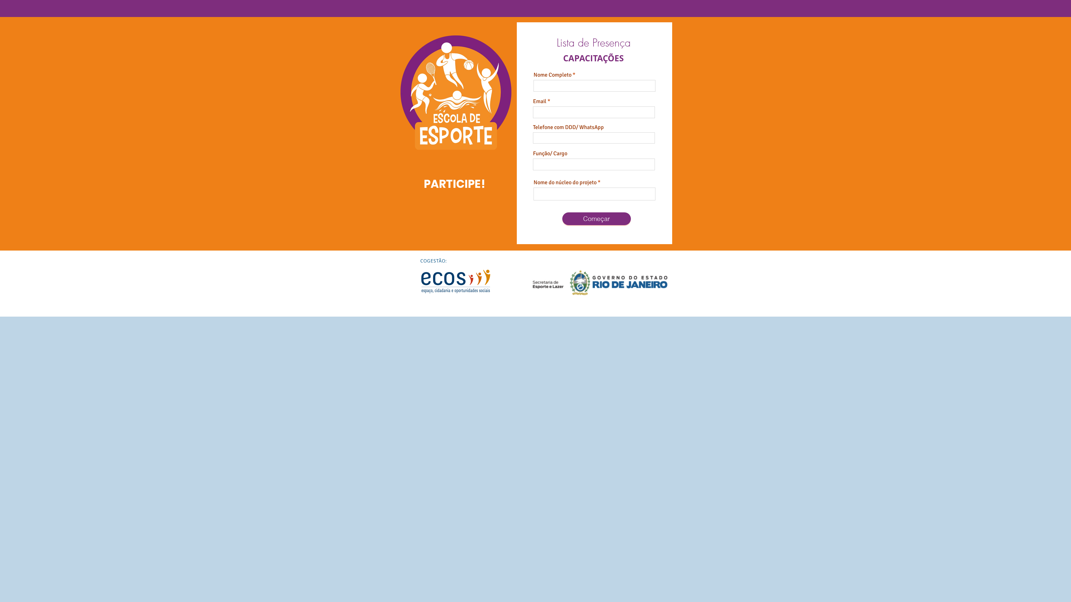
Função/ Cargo (550, 153)
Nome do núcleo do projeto (565, 182)
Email (539, 101)
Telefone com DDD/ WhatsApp (568, 127)
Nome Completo (552, 75)
